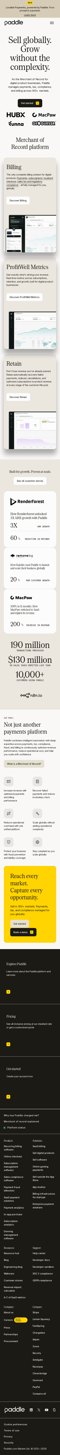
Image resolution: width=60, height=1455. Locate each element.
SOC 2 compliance (43, 1273)
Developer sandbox (43, 1266)
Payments (22, 178)
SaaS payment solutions (12, 1199)
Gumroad (38, 1380)
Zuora (36, 1346)
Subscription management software (11, 1166)
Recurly (37, 1353)
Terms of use (11, 1430)
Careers (12, 1320)
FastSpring (38, 1325)
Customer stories (13, 1280)
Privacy (8, 1436)
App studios (39, 1187)
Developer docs (41, 1260)
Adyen (36, 1339)
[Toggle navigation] (52, 23)
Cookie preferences (15, 1424)
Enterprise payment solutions (43, 1206)
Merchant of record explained (21, 1121)
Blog (6, 1260)
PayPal (36, 1387)
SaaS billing (39, 1146)
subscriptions (35, 178)
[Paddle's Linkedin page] (31, 1410)
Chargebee (39, 1332)
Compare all (39, 1393)
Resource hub (11, 1253)
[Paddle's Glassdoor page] (54, 1410)
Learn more (30, 15)
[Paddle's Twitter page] (39, 1410)
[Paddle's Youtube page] (46, 1410)
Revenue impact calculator (12, 1289)
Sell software (40, 1159)
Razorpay (38, 1366)
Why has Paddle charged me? (21, 1115)
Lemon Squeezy (41, 1319)
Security (8, 1443)
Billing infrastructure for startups (44, 1195)
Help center (39, 1253)
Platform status (16, 1127)
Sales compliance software (13, 1179)
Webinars (9, 1273)
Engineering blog (13, 1266)
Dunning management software (11, 1235)
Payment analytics (14, 1207)
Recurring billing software (13, 1148)
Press (7, 1327)
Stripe (36, 1312)
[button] (30, 103)
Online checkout (13, 1156)
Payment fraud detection (12, 1189)
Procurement (11, 1341)
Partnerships (11, 1334)
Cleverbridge (40, 1373)
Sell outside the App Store (43, 1178)
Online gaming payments (40, 1168)
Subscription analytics (11, 1223)
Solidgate (38, 1359)
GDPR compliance (42, 1280)
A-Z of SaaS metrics (15, 1297)
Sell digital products (43, 1153)
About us (8, 1312)
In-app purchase (13, 1214)
